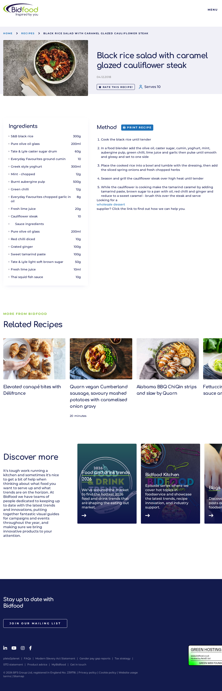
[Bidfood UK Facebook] (30, 648)
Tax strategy (123, 658)
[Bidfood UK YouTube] (13, 648)
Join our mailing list (35, 623)
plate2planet (11, 658)
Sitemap (18, 676)
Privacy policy (87, 672)
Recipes (28, 33)
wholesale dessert (111, 204)
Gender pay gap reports (95, 658)
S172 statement (13, 664)
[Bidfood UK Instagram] (23, 648)
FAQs (27, 658)
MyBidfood (59, 664)
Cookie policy (107, 672)
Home (8, 33)
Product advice (37, 664)
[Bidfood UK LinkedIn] (5, 648)
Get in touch (78, 664)
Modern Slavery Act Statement (55, 658)
